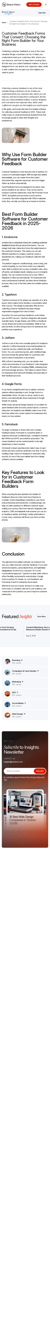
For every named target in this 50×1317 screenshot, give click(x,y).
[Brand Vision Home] (11, 4)
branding (11, 266)
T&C (5, 780)
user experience (15, 329)
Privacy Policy (36, 777)
